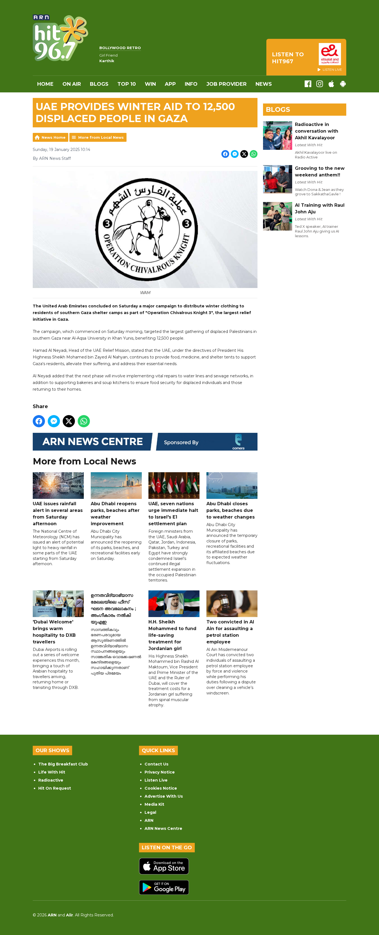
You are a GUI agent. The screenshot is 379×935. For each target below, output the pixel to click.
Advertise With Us (164, 796)
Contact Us (156, 764)
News (264, 84)
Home (45, 84)
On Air (71, 84)
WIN (150, 84)
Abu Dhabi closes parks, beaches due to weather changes (230, 510)
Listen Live (156, 780)
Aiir (69, 915)
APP (170, 84)
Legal (150, 812)
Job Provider (226, 84)
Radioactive (50, 780)
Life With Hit (51, 772)
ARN (149, 820)
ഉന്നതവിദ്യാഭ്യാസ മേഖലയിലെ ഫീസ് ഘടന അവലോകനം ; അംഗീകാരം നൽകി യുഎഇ (113, 609)
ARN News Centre (163, 828)
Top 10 (126, 84)
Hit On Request (54, 788)
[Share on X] (244, 154)
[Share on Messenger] (235, 154)
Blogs (99, 84)
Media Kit (154, 804)
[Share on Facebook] (225, 154)
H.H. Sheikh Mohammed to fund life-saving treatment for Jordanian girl (172, 635)
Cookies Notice (161, 788)
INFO (191, 84)
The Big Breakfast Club (63, 764)
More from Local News (101, 137)
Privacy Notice (160, 772)
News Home (53, 137)
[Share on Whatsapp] (253, 154)
